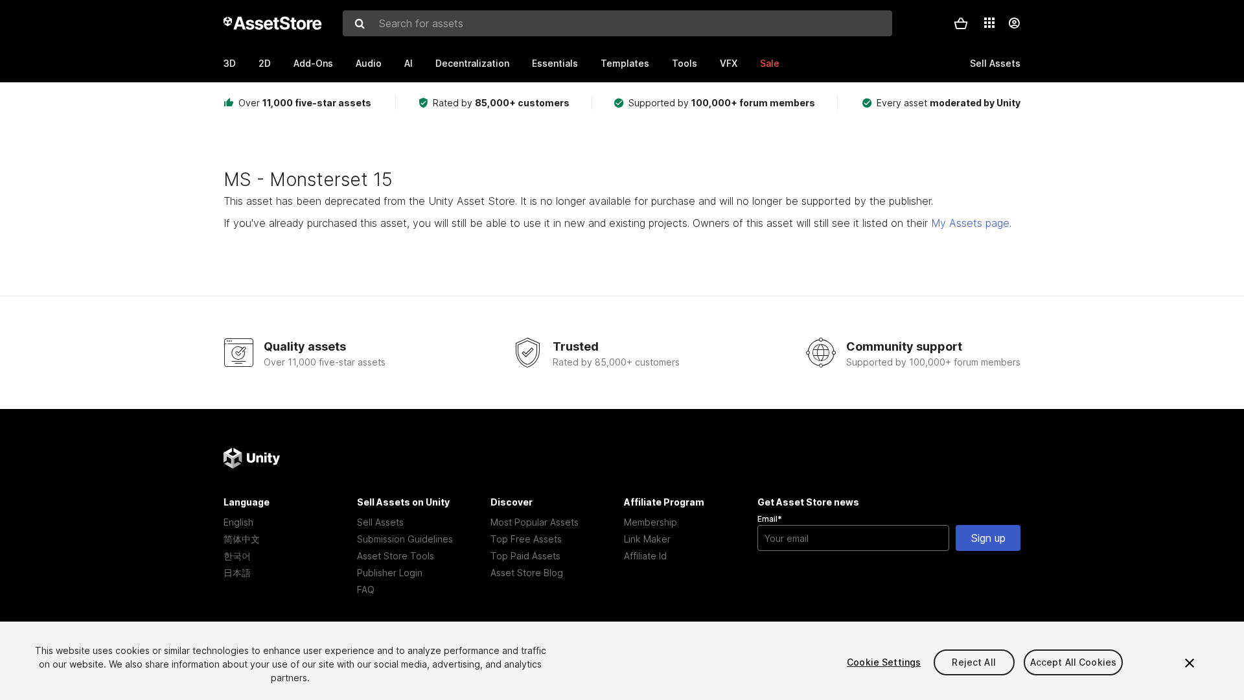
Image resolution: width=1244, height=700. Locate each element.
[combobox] (617, 23)
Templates (625, 63)
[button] (961, 23)
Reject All (973, 662)
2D (265, 63)
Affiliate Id (645, 555)
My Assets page (970, 222)
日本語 (237, 572)
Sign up (988, 537)
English (238, 522)
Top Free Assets (526, 538)
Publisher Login (389, 572)
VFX (728, 63)
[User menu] (1014, 23)
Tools (684, 63)
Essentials (555, 63)
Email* (769, 519)
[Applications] (989, 22)
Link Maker (647, 538)
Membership (650, 522)
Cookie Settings (884, 662)
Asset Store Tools (395, 555)
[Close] (1189, 663)
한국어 (237, 555)
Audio (369, 63)
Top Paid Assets (525, 555)
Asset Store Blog (526, 572)
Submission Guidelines (405, 538)
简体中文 (242, 538)
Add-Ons (313, 63)
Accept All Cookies (1073, 662)
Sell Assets (380, 522)
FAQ (365, 589)
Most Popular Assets (534, 522)
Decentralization (472, 63)
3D (230, 63)
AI (408, 63)
